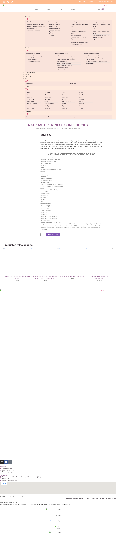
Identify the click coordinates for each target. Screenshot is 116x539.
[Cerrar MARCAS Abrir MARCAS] (26, 89)
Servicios (48, 9)
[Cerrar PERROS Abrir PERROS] (26, 19)
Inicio (37, 9)
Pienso (56, 128)
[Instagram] (4, 2)
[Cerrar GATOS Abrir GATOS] (26, 50)
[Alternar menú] (23, 14)
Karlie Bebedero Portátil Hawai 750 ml (72, 276)
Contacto (72, 9)
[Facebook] (8, 2)
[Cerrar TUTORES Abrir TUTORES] (26, 114)
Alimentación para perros (33, 22)
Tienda (60, 9)
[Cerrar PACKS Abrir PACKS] (26, 80)
